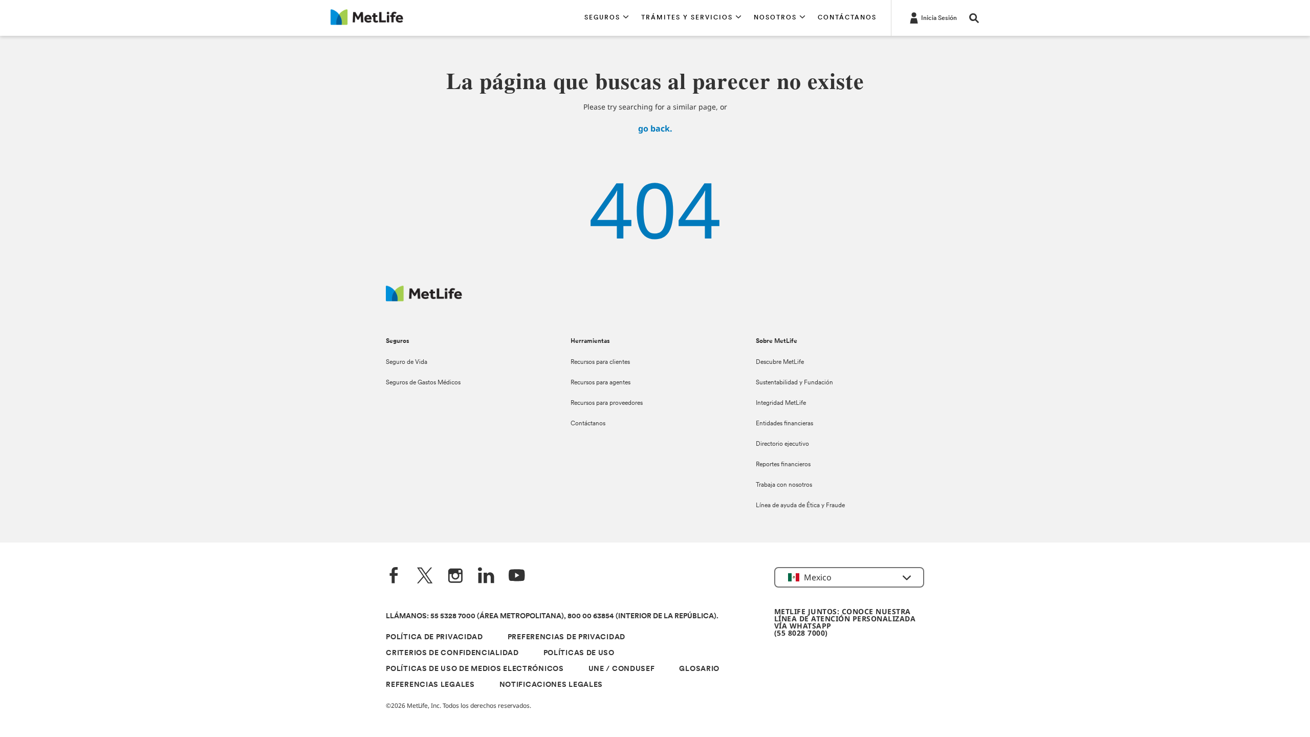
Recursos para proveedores (607, 403)
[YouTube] (517, 576)
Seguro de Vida (406, 362)
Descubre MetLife (780, 362)
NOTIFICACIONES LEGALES (551, 685)
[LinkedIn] (486, 576)
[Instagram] (455, 576)
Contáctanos (588, 424)
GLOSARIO (699, 669)
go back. (655, 128)
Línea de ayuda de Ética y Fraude (800, 506)
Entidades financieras (784, 424)
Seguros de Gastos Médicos (423, 383)
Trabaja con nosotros (784, 485)
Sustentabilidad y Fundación (794, 383)
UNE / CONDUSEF (621, 669)
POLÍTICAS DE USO (579, 653)
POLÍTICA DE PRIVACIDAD (434, 637)
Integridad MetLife (781, 403)
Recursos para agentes (600, 383)
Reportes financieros (783, 465)
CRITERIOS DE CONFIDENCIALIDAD (452, 653)
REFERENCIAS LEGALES (430, 685)
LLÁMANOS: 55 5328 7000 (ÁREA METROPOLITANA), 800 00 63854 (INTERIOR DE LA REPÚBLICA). (552, 616)
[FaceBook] (394, 576)
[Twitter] (425, 576)
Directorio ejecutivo (782, 444)
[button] (606, 18)
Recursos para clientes (600, 362)
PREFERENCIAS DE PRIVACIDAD (566, 637)
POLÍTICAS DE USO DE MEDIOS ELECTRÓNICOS (474, 669)
